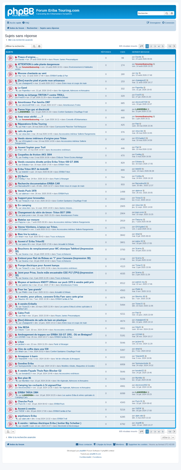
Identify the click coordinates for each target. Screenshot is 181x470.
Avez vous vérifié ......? (30, 116)
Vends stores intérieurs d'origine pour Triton (42, 138)
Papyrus (22, 222)
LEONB (21, 337)
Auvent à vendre (27, 408)
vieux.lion (26, 134)
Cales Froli (24, 313)
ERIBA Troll (62, 419)
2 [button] (151, 46)
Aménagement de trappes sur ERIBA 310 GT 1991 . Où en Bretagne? (55, 334)
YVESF (21, 411)
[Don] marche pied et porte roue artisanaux (41, 80)
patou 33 (26, 244)
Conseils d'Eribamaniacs (76, 119)
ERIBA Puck (63, 193)
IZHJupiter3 (27, 141)
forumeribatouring (30, 67)
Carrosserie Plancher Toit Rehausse (70, 127)
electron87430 (28, 105)
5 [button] (162, 46)
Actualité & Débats (60, 97)
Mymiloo (25, 381)
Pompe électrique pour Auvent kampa (38, 265)
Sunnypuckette (24, 366)
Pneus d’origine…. (28, 57)
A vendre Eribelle (27, 304)
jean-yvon (26, 215)
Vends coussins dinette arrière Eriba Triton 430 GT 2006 (48, 162)
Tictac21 (26, 201)
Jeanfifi (25, 426)
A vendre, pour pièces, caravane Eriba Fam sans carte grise (50, 296)
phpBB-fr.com (95, 454)
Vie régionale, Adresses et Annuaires (74, 90)
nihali (20, 237)
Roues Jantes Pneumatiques (65, 59)
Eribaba (25, 165)
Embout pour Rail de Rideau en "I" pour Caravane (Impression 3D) (54, 258)
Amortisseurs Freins (72, 105)
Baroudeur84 (24, 186)
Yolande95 (22, 359)
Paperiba (26, 90)
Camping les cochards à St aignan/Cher (39, 385)
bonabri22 (26, 373)
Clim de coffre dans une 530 (33, 349)
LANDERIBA (24, 112)
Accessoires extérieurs (61, 150)
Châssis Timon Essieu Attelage (69, 157)
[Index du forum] (21, 11)
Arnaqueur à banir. (28, 356)
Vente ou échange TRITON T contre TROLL (41, 95)
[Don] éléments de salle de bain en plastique (42, 320)
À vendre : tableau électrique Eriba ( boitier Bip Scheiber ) (49, 423)
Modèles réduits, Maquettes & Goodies (78, 366)
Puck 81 (21, 404)
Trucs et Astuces (57, 237)
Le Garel (22, 87)
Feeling (25, 157)
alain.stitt (26, 419)
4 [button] (158, 46)
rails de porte (25, 131)
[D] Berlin (23, 176)
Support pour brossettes (31, 198)
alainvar (25, 193)
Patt (23, 127)
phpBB (82, 451)
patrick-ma (26, 285)
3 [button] (155, 46)
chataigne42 (27, 83)
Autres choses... (66, 208)
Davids (21, 59)
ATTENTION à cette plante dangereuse (38, 64)
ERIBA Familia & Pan (59, 76)
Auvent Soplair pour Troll (32, 147)
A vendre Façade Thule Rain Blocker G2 (39, 370)
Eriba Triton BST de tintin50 (33, 169)
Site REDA (23, 327)
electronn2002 (24, 388)
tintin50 (25, 172)
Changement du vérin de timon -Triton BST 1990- (44, 212)
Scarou (25, 254)
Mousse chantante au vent (32, 73)
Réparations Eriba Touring (32, 124)
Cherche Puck (25, 401)
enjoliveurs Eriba (27, 416)
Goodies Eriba (26, 363)
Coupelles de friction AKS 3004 (35, 154)
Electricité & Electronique (68, 426)
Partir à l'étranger (61, 179)
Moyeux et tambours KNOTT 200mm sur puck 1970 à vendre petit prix (56, 282)
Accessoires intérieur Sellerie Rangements (77, 134)
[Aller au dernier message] (143, 57)
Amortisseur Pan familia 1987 (34, 102)
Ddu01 (21, 330)
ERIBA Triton (63, 165)
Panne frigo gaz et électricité (33, 109)
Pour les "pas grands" (30, 289)
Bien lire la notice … (29, 234)
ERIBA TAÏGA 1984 (28, 392)
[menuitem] (25, 23)
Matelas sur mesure (28, 219)
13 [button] (169, 46)
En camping (24, 205)
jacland (21, 344)
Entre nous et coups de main (74, 83)
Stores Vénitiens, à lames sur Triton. (38, 227)
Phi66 (24, 292)
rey (19, 76)
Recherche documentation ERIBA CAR (39, 183)
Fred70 (21, 97)
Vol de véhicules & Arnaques (68, 359)
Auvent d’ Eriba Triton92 (31, 241)
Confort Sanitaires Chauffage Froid (73, 112)
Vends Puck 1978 (27, 190)
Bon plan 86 (24, 378)
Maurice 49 (23, 299)
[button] (141, 46)
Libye (21, 342)
